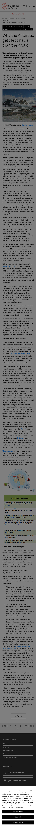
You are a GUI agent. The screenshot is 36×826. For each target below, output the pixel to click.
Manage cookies (18, 811)
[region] (18, 806)
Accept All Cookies (18, 822)
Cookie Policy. (20, 808)
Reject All (18, 817)
